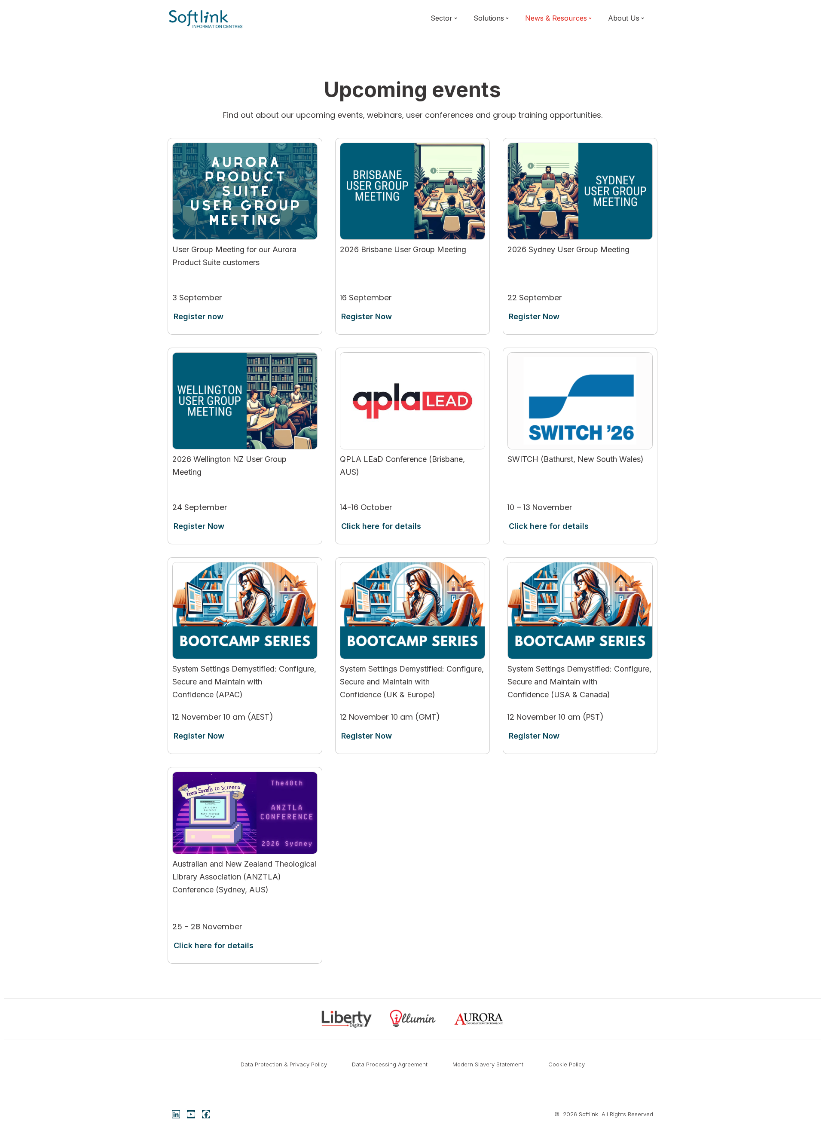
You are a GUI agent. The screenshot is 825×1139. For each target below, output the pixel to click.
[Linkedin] (176, 1114)
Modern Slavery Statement (487, 1064)
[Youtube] (191, 1114)
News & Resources (556, 18)
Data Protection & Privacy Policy (284, 1064)
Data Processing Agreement (390, 1064)
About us (623, 18)
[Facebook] (206, 1114)
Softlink (588, 1114)
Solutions (489, 18)
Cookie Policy (566, 1064)
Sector (441, 18)
